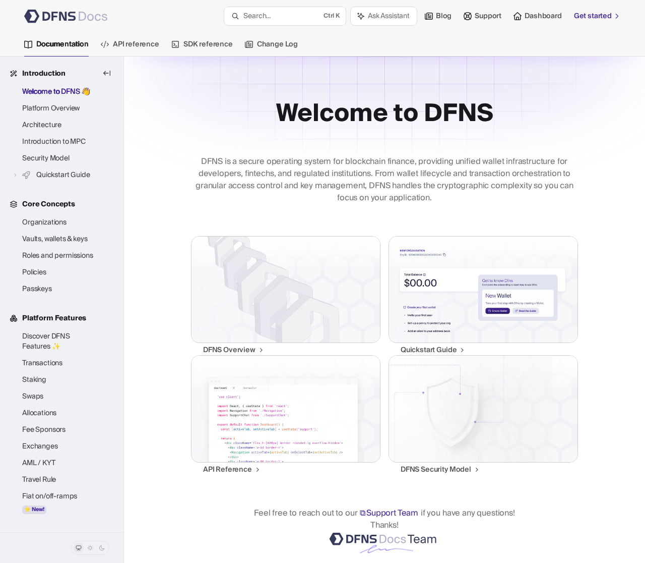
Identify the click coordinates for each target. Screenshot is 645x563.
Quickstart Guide (429, 350)
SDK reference (208, 44)
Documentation (62, 44)
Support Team (392, 513)
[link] (285, 295)
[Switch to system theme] (79, 548)
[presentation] (61, 294)
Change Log (277, 44)
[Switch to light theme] (90, 548)
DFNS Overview (229, 350)
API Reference (227, 470)
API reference (136, 44)
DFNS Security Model (436, 470)
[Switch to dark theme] (102, 548)
